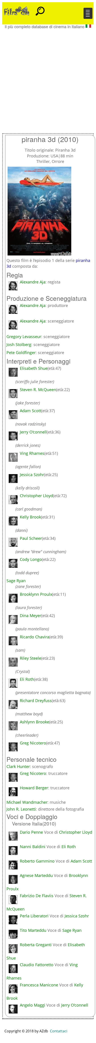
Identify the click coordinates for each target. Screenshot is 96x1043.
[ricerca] (40, 9)
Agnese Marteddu (36, 875)
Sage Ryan (72, 930)
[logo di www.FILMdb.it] (16, 10)
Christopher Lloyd (75, 832)
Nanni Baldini (32, 846)
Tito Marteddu (33, 930)
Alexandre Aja (32, 282)
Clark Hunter (18, 766)
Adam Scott (81, 861)
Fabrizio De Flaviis (36, 895)
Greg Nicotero (33, 773)
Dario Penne (31, 832)
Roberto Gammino (37, 861)
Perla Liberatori (34, 915)
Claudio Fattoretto (36, 964)
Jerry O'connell (74, 1005)
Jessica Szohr (77, 915)
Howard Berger (34, 787)
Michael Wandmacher (26, 802)
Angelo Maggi (32, 1005)
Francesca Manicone (39, 985)
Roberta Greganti (36, 944)
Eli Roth (68, 846)
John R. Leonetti (21, 809)
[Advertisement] (48, 79)
